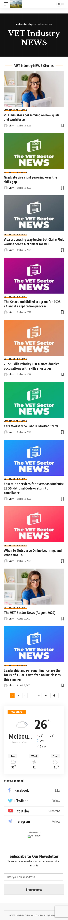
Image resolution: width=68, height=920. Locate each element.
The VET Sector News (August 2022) (29, 613)
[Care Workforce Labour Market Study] (34, 400)
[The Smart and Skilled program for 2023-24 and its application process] (34, 276)
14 (46, 695)
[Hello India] (16, 4)
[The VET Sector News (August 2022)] (34, 587)
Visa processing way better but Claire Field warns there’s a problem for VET (34, 241)
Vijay (11, 125)
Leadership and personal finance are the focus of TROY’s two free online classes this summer (32, 674)
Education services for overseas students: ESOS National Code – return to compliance (34, 488)
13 (39, 695)
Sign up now (34, 889)
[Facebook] (34, 790)
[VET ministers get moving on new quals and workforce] (34, 89)
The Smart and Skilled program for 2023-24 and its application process (33, 304)
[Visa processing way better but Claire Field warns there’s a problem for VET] (34, 213)
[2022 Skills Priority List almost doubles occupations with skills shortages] (34, 338)
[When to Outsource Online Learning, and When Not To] (34, 524)
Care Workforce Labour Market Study (31, 426)
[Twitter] (34, 800)
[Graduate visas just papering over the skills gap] (34, 151)
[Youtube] (34, 810)
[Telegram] (34, 821)
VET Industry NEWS (15, 110)
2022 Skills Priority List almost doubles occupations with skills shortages (31, 366)
